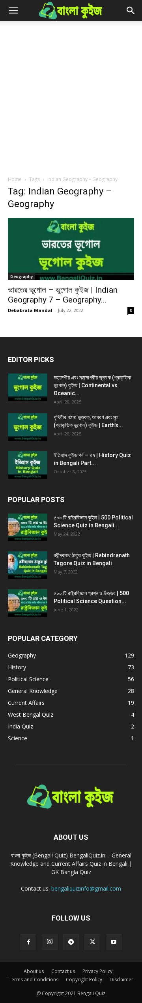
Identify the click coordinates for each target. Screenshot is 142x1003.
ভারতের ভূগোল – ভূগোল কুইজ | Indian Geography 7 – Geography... (63, 294)
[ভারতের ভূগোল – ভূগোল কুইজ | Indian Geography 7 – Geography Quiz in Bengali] (71, 249)
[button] (13, 10)
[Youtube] (113, 942)
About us (34, 971)
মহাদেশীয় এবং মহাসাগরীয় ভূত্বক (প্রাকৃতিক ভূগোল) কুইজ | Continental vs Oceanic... (92, 385)
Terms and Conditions (33, 979)
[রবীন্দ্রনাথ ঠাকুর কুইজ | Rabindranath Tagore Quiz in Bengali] (27, 565)
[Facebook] (28, 942)
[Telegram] (71, 942)
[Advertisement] (71, 96)
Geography (21, 276)
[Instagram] (50, 942)
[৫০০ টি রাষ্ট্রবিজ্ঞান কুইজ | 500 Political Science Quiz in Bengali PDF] (27, 527)
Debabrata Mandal (30, 310)
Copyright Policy (84, 979)
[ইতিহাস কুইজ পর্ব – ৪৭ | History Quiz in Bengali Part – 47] (27, 465)
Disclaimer (121, 979)
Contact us (63, 971)
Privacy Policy (97, 971)
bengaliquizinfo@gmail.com (86, 888)
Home (15, 179)
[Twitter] (92, 942)
